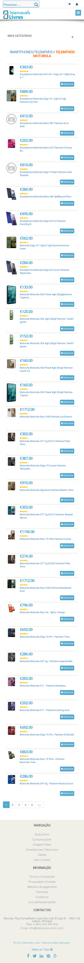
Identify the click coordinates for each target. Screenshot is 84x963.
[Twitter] (35, 956)
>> (39, 805)
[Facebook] (28, 956)
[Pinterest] (48, 956)
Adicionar (68, 84)
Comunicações (42, 839)
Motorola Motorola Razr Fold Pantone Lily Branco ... (47, 416)
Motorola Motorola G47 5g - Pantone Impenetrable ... (47, 661)
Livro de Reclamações (42, 902)
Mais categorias (20, 35)
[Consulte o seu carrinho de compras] (69, 4)
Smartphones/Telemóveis (31, 52)
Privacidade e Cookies (42, 881)
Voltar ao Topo (40, 949)
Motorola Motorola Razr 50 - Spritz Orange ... (43, 612)
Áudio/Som (42, 834)
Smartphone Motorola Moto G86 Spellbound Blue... (46, 196)
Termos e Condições (42, 876)
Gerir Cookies (42, 859)
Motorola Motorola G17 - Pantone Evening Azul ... (46, 710)
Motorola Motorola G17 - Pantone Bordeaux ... (44, 685)
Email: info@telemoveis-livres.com (42, 928)
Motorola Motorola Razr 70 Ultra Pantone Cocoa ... (46, 539)
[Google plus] (55, 956)
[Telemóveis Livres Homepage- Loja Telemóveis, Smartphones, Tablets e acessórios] (16, 16)
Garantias (42, 892)
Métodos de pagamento (42, 886)
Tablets (42, 854)
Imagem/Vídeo (42, 844)
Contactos (42, 897)
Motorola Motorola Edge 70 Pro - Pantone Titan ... (46, 636)
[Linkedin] (41, 956)
